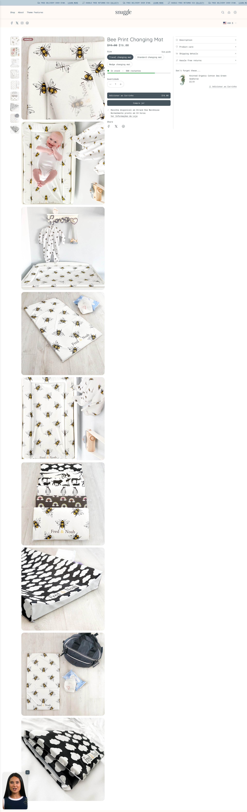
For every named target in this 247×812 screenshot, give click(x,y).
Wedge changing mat (119, 64)
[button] (15, 790)
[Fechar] (27, 772)
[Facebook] (11, 23)
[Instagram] (22, 23)
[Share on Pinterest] (123, 126)
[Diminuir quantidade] (110, 84)
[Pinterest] (27, 23)
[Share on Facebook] (109, 126)
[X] (17, 23)
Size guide (166, 52)
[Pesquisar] (223, 12)
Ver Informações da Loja (124, 116)
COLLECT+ (114, 3)
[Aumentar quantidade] (121, 84)
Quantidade (113, 79)
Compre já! (139, 103)
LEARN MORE (72, 3)
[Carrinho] (229, 12)
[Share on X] (116, 126)
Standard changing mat (149, 57)
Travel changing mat (120, 57)
